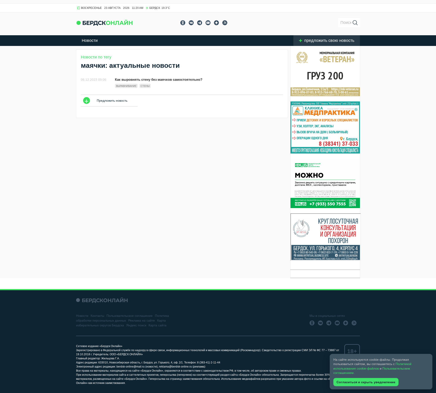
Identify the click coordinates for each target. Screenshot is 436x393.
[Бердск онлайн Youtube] (208, 22)
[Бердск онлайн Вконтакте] (191, 22)
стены (145, 86)
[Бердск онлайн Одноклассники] (182, 22)
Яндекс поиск (136, 325)
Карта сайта (157, 325)
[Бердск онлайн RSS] (224, 22)
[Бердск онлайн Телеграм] (199, 22)
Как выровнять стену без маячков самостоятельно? (158, 79)
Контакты (97, 315)
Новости (90, 40)
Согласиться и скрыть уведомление (366, 382)
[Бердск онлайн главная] (102, 300)
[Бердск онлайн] (104, 22)
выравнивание (126, 86)
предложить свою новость (329, 40)
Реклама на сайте (141, 320)
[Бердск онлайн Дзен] (216, 22)
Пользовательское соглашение (130, 315)
